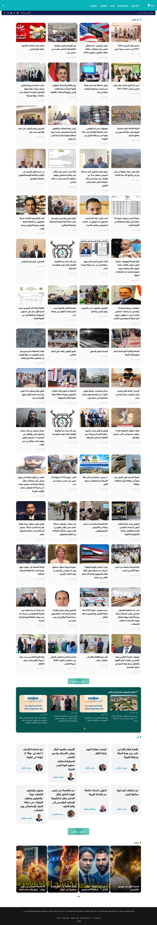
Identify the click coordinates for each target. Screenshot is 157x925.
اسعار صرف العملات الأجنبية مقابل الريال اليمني (33, 47)
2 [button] (82, 728)
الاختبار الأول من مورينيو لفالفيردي (128, 887)
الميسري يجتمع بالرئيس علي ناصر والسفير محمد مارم (31, 129)
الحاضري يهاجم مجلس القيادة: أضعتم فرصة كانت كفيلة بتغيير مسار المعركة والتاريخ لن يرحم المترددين (63, 615)
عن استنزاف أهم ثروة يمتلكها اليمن (127, 792)
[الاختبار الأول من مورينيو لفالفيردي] (125, 869)
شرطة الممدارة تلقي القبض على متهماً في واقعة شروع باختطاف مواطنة (126, 480)
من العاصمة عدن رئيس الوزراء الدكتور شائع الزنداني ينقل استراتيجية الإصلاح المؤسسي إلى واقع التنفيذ (63, 798)
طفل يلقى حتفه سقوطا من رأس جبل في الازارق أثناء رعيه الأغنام (126, 173)
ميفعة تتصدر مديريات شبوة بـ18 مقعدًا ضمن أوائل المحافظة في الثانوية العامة (126, 221)
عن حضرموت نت (96, 917)
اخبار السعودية (123, 5)
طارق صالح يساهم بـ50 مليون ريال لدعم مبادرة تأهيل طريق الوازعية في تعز (32, 394)
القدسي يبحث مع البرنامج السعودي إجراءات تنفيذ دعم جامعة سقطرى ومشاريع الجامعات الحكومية (65, 718)
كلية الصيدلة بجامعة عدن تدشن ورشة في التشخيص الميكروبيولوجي (95, 527)
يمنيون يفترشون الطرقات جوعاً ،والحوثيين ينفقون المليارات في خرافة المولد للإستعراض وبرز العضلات (32, 800)
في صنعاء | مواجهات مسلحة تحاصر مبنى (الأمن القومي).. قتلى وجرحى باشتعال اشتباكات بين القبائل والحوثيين (64, 529)
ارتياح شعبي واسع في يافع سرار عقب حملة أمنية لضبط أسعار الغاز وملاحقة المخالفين (63, 221)
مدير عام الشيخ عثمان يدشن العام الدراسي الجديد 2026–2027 (126, 86)
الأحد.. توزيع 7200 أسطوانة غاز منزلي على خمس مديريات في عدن (63, 480)
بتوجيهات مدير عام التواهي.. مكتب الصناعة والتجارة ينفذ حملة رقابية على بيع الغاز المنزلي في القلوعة (95, 133)
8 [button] (72, 728)
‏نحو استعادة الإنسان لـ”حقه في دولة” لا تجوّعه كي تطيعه (33, 752)
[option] (124, 708)
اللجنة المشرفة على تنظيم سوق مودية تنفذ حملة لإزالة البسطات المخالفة (31, 570)
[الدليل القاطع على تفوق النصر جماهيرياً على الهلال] (63, 869)
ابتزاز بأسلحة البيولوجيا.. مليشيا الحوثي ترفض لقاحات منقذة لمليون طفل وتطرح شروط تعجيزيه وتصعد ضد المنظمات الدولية (127, 268)
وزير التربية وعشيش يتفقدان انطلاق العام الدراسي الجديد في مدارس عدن (63, 49)
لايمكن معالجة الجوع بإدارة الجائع (96, 750)
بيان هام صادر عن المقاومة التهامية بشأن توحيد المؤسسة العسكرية (64, 264)
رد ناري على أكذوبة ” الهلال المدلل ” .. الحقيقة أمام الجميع (95, 887)
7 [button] (74, 728)
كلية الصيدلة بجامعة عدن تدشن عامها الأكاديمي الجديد (127, 568)
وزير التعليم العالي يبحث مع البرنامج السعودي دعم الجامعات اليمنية (95, 718)
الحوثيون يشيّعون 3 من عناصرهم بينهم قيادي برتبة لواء (94, 309)
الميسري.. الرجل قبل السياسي (32, 261)
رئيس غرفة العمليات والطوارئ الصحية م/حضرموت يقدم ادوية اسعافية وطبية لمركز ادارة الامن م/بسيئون (63, 133)
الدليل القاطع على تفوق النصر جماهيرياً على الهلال (63, 887)
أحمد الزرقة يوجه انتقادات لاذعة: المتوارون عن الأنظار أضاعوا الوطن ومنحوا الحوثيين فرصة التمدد (31, 223)
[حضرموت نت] (151, 5)
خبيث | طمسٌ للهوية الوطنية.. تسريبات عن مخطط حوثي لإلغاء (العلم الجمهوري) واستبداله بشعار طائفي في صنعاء (95, 572)
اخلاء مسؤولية (75, 917)
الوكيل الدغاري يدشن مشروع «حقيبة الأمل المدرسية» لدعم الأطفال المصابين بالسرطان (96, 434)
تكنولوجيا (103, 5)
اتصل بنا (58, 917)
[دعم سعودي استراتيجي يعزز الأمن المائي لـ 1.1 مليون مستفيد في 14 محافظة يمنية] (124, 703)
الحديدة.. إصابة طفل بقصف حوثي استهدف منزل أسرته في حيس (127, 394)
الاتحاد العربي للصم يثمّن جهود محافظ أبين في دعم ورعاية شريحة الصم (94, 264)
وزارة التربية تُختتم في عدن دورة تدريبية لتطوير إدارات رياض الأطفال (32, 660)
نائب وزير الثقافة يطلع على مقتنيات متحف (97, 658)
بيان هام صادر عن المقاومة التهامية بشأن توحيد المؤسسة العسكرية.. (64, 434)
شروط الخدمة (65, 917)
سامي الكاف (90, 767)
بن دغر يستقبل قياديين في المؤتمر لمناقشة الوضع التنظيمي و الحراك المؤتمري (31, 175)
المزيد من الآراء (78, 831)
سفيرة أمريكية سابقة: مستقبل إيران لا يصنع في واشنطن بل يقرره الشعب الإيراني (64, 570)
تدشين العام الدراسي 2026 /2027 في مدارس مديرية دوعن (126, 47)
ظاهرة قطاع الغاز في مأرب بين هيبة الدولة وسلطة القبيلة (127, 752)
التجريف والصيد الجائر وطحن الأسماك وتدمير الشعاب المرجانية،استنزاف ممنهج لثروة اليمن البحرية (63, 758)
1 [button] (84, 728)
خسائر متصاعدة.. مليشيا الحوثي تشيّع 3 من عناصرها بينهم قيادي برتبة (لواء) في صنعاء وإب (95, 394)
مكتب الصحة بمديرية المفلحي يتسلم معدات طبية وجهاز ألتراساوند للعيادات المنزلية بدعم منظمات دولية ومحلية (31, 90)
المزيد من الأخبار (78, 681)
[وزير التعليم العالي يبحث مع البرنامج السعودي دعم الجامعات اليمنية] (93, 703)
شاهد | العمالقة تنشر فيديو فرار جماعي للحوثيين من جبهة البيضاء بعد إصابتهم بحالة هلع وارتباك (31, 354)
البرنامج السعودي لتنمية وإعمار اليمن (122, 691)
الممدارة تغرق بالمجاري (99, 351)
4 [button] (79, 728)
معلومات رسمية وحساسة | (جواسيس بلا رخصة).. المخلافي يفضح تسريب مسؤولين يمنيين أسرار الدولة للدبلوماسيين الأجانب (126, 313)
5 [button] (77, 728)
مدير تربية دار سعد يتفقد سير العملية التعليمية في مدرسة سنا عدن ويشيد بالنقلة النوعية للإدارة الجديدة (31, 615)
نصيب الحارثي (121, 767)
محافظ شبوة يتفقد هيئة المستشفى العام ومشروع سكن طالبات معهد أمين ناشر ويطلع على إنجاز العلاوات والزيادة (33, 720)
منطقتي (94, 5)
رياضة (112, 5)
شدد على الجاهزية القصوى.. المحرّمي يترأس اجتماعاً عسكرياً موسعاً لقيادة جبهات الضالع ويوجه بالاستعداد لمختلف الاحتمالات (127, 616)
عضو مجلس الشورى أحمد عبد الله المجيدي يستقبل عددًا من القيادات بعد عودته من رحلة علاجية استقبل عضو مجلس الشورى (94, 178)
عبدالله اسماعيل (90, 808)
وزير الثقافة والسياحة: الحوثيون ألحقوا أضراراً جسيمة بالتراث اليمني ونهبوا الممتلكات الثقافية (63, 88)
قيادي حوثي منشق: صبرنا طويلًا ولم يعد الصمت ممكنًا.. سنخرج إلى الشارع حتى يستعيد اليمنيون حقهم (31, 529)
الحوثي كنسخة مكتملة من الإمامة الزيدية (95, 792)
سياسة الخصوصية (85, 917)
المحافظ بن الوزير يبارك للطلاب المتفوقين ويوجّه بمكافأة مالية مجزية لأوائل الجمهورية (63, 394)
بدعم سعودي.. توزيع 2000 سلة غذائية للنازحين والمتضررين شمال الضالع (95, 613)
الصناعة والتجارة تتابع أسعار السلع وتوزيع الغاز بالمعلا (126, 352)
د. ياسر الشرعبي (58, 813)
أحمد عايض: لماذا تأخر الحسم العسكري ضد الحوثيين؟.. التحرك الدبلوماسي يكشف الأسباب (95, 221)
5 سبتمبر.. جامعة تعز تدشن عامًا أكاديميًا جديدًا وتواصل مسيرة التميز (95, 480)
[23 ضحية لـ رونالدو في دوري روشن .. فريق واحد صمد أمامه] (31, 869)
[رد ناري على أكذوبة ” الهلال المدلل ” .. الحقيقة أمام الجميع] (94, 869)
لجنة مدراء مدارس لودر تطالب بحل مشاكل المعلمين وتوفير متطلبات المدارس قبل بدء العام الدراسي (63, 176)
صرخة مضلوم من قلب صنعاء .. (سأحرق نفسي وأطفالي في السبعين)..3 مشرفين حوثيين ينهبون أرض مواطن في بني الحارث (31, 437)
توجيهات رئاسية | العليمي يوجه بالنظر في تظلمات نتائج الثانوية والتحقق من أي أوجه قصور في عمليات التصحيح (127, 662)
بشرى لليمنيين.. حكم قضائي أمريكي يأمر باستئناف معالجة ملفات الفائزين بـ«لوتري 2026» (95, 49)
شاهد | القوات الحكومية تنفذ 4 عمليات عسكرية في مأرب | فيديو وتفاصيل (126, 434)
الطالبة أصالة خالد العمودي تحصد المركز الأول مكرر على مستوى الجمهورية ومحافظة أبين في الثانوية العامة (31, 313)
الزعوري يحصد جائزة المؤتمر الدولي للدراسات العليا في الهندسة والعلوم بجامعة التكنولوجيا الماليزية (128, 529)
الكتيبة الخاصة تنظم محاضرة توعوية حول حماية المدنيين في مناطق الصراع (127, 131)
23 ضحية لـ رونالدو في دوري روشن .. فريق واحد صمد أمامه (32, 887)
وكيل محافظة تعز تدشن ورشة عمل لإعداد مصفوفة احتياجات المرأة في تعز (96, 88)
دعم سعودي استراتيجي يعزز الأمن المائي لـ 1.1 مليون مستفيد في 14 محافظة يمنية (124, 718)
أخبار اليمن (135, 5)
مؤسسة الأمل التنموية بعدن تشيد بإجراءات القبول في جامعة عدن (63, 311)
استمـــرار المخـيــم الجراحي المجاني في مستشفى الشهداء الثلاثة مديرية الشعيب (63, 660)
